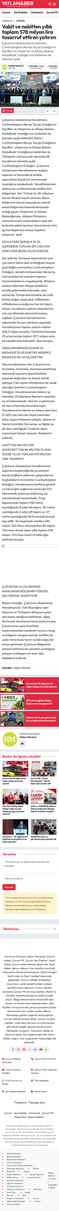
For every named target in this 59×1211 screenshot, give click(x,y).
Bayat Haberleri (13, 1156)
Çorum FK (52, 12)
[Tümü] (55, 928)
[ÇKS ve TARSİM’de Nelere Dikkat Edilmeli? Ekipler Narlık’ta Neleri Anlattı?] (44, 796)
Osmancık (37, 12)
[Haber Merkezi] (10, 739)
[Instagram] (29, 1049)
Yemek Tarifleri (13, 1204)
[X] (18, 1049)
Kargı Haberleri (36, 1174)
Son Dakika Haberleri (15, 1091)
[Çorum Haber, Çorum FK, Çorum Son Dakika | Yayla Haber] (17, 4)
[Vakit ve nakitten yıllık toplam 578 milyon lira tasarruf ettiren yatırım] (29, 89)
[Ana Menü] (54, 4)
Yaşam (37, 1201)
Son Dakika (20, 12)
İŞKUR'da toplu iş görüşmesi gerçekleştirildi (43, 838)
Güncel (20, 20)
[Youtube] (40, 1049)
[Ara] (50, 4)
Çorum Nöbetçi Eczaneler (11, 1060)
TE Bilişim (52, 1178)
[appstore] (20, 1102)
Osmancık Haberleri (15, 1189)
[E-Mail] (22, 743)
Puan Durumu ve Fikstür (12, 1082)
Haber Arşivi (41, 1091)
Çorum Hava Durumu (45, 1058)
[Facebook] (12, 1049)
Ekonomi (10, 1171)
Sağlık (27, 1192)
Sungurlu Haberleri (15, 1198)
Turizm (35, 1198)
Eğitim (36, 1168)
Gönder (9, 887)
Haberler (7, 20)
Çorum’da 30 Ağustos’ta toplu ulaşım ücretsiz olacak (14, 781)
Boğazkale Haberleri (15, 1159)
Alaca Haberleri (13, 1153)
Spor (24, 1195)
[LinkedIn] (35, 1049)
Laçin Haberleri (33, 1177)
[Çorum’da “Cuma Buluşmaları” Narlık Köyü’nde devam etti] (44, 768)
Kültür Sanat (12, 1177)
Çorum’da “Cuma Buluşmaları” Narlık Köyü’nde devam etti (41, 781)
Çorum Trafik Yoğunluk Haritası (44, 1071)
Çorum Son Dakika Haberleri (19, 1165)
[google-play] (37, 1102)
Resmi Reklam (36, 1117)
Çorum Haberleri (14, 1162)
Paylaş (9, 110)
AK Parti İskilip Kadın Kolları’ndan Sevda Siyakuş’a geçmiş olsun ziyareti (14, 810)
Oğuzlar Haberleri (14, 1183)
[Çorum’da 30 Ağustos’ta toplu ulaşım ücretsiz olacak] (15, 768)
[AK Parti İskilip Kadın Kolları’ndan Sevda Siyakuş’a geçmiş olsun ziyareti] (15, 796)
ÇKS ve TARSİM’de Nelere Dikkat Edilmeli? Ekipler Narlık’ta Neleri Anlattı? (43, 809)
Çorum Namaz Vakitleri (11, 1071)
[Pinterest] (23, 1049)
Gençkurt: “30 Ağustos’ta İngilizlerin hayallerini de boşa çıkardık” (15, 839)
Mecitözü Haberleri (15, 1180)
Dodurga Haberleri (15, 1168)
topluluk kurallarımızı (31, 897)
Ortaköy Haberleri (14, 1186)
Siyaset (9, 1195)
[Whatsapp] (46, 1049)
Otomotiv (37, 1189)
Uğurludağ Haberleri (15, 1201)
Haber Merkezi (28, 737)
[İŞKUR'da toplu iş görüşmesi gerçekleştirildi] (44, 826)
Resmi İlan (20, 1117)
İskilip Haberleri (13, 1174)
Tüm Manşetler (41, 1080)
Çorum (6, 12)
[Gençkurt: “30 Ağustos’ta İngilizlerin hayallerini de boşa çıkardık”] (15, 826)
